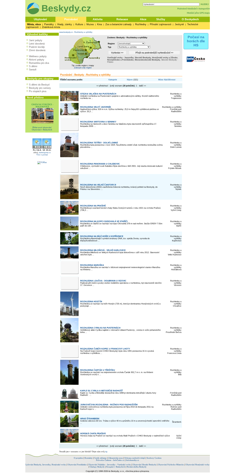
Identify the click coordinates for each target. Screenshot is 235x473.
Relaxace (122, 19)
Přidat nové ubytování (41, 127)
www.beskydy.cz (66, 32)
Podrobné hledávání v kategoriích (193, 9)
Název (130, 79)
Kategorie (113, 79)
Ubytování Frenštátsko (77, 464)
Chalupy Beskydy (97, 467)
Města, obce (34, 24)
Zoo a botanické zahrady (118, 24)
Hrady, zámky (64, 24)
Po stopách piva (37, 91)
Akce (143, 19)
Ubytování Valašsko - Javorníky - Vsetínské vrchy (109, 464)
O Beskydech (190, 19)
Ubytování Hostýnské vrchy (197, 464)
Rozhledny (140, 24)
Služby (160, 19)
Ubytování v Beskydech (42, 129)
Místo (160, 79)
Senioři (32, 69)
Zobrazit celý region (83, 68)
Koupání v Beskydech (115, 467)
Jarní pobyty (35, 40)
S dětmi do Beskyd (39, 84)
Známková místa (51, 27)
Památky (49, 24)
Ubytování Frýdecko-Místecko (171, 464)
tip (106, 451)
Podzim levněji (37, 47)
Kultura (79, 24)
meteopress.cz (45, 152)
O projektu (78, 458)
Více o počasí (42, 154)
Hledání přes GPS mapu (198, 13)
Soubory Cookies (154, 458)
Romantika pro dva (39, 63)
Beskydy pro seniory (40, 88)
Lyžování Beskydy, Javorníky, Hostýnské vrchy (46, 464)
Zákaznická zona (115, 458)
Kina (99, 24)
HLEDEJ (205, 4)
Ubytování (40, 19)
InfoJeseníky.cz (132, 460)
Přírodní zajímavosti (160, 24)
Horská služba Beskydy (137, 467)
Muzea (90, 24)
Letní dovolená (37, 43)
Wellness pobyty (38, 56)
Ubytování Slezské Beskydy (144, 464)
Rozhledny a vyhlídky (83, 32)
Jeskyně (179, 24)
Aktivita (97, 19)
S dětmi (33, 66)
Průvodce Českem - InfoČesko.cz (110, 460)
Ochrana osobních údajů (134, 458)
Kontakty (89, 458)
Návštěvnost (169, 79)
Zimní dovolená (37, 50)
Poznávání (71, 19)
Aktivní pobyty (36, 59)
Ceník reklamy (100, 458)
